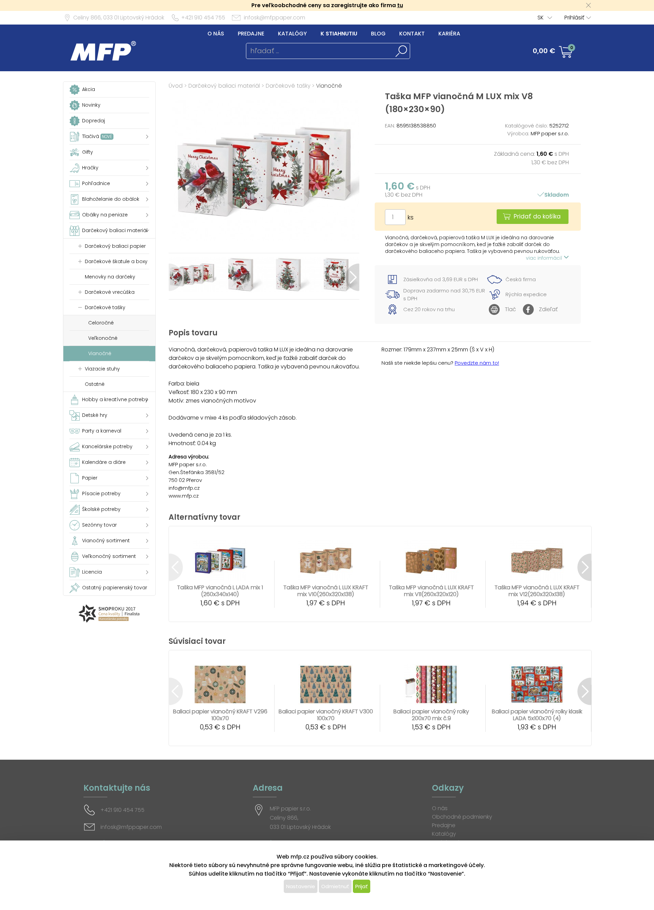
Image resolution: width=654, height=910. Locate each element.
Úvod (176, 86)
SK (541, 17)
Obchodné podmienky (462, 817)
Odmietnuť (335, 886)
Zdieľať (548, 309)
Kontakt (412, 33)
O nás (215, 33)
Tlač (510, 309)
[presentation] (176, 277)
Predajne (251, 33)
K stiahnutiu (339, 33)
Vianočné (329, 86)
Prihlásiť (574, 17)
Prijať (361, 886)
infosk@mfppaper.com (274, 17)
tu (400, 5)
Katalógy (292, 33)
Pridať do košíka (537, 216)
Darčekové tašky (288, 86)
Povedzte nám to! (477, 362)
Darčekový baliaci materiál (224, 86)
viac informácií (545, 258)
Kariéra (449, 33)
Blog (378, 33)
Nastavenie (300, 886)
